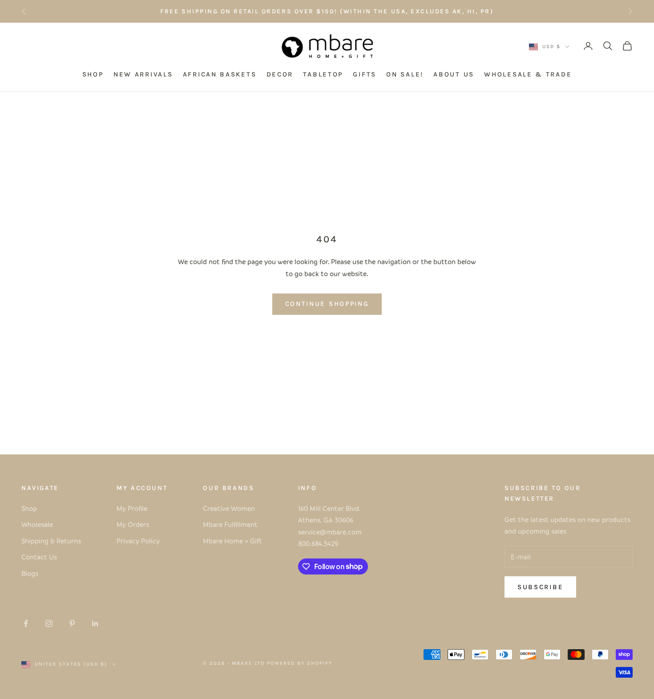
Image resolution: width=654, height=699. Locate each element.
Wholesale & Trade (528, 75)
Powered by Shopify (299, 663)
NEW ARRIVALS (143, 75)
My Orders (133, 524)
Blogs (29, 573)
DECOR (280, 75)
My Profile (132, 508)
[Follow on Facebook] (25, 623)
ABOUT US (453, 75)
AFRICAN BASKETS (220, 75)
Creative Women (229, 508)
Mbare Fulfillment (230, 524)
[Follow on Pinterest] (72, 623)
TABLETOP (323, 75)
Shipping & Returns (51, 540)
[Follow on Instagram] (48, 623)
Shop (29, 508)
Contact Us (39, 556)
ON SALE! (405, 75)
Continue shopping (327, 304)
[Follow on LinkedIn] (95, 623)
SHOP (93, 75)
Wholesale (37, 524)
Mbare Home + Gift (232, 540)
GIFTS (364, 75)
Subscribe (540, 587)
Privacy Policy (138, 540)
